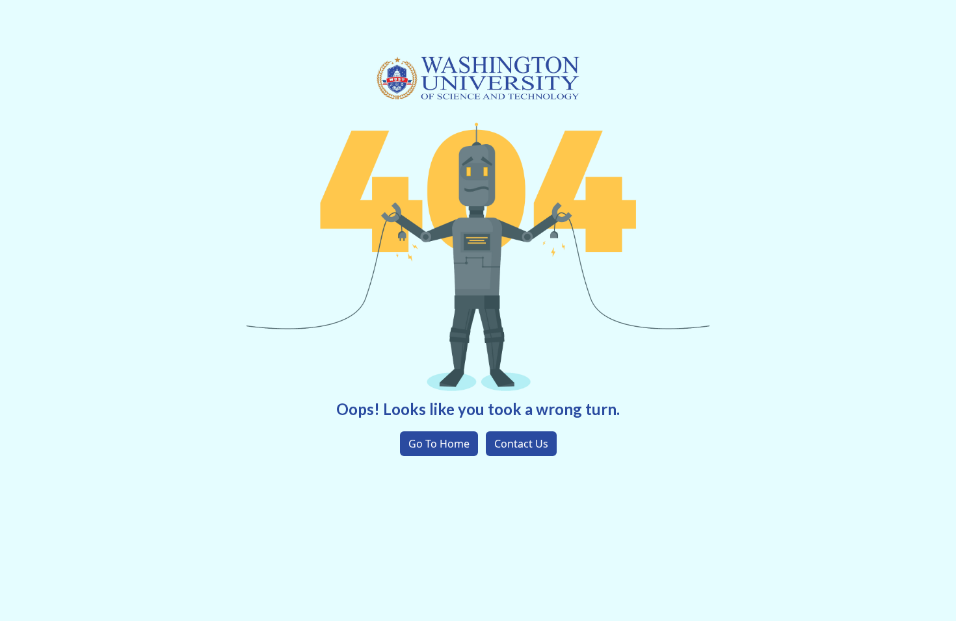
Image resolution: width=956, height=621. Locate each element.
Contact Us (521, 444)
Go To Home (439, 444)
